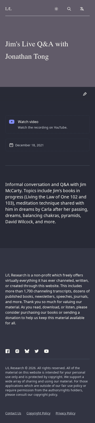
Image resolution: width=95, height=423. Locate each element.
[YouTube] (46, 350)
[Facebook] (7, 350)
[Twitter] (36, 350)
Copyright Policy (38, 413)
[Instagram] (17, 350)
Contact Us (13, 413)
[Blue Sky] (27, 350)
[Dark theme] (56, 9)
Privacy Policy (65, 413)
